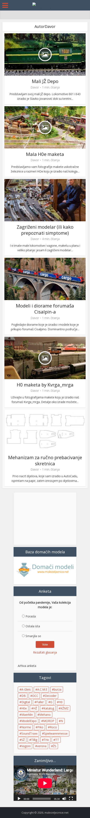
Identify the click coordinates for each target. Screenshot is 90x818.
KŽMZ (64, 708)
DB (23, 696)
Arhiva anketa (27, 666)
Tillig (34, 740)
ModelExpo (29, 721)
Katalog (49, 708)
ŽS (54, 746)
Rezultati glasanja (45, 652)
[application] (45, 783)
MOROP (48, 721)
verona (41, 746)
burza (57, 689)
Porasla (31, 616)
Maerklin (27, 715)
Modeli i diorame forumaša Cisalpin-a (45, 308)
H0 (61, 702)
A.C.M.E (42, 689)
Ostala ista (33, 626)
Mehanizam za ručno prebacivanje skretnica (45, 460)
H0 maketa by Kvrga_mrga (45, 384)
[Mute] (64, 798)
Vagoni (26, 746)
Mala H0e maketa (45, 154)
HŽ (35, 708)
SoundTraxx (29, 733)
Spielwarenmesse (56, 733)
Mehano (45, 715)
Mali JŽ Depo (45, 81)
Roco (53, 727)
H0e (24, 708)
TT (57, 740)
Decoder (51, 696)
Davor (35, 87)
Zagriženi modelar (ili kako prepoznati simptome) (45, 230)
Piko (40, 727)
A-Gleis (26, 689)
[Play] (19, 798)
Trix (46, 740)
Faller (40, 702)
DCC (35, 696)
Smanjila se (33, 636)
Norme (26, 727)
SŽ (23, 740)
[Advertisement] (45, 519)
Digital (25, 702)
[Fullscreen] (71, 798)
